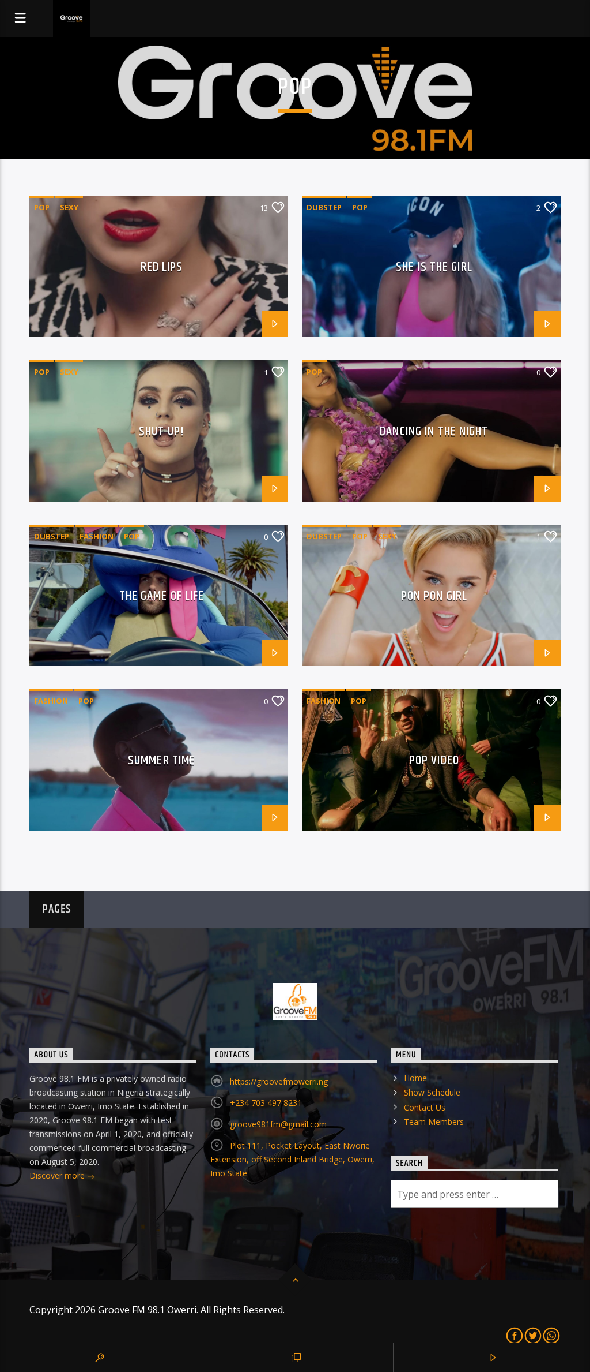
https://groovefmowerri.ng (279, 1081)
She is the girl (434, 267)
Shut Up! (161, 431)
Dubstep (324, 207)
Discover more (58, 1175)
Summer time (161, 760)
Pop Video (434, 760)
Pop (42, 207)
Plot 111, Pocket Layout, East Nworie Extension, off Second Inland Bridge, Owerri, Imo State (292, 1159)
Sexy (69, 207)
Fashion (97, 536)
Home (415, 1077)
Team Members (434, 1121)
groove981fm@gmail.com (278, 1124)
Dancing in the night (434, 431)
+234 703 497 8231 (266, 1102)
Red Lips (162, 267)
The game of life (162, 596)
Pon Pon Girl (434, 596)
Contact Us (424, 1107)
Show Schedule (432, 1092)
